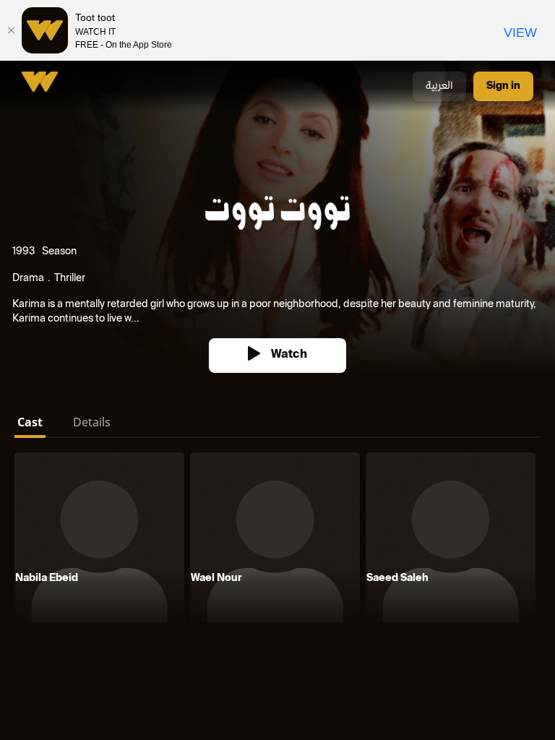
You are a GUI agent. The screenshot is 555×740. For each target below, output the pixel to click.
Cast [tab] (30, 422)
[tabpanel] (277, 540)
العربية (439, 86)
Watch (289, 355)
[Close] (11, 30)
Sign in (503, 86)
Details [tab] (92, 422)
